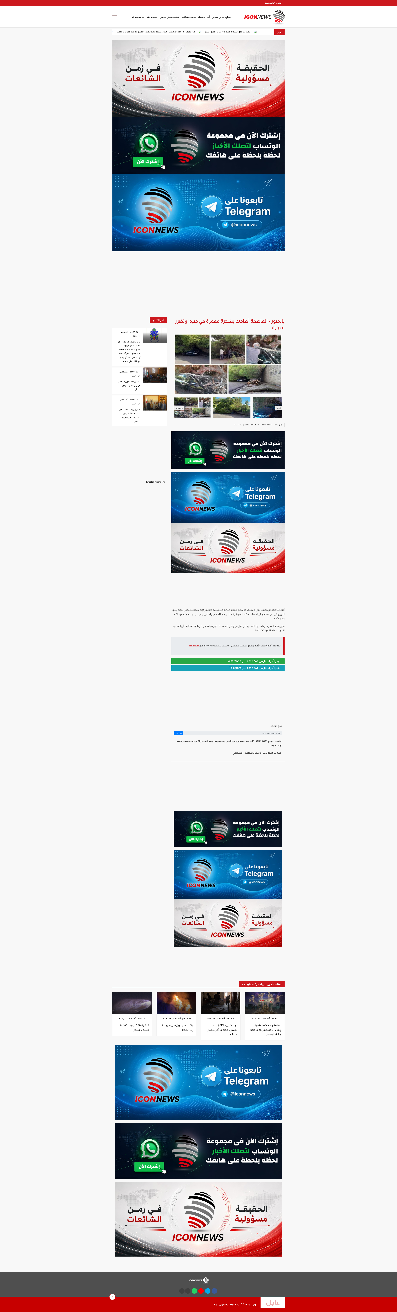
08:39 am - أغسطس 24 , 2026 (221, 1018)
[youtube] (131, 3)
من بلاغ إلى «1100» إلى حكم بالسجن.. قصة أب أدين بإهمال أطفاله (222, 1030)
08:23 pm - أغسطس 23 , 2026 (177, 1018)
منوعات (278, 424)
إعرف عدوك (138, 17)
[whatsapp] (125, 3)
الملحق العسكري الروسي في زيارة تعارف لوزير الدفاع (129, 385)
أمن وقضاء (204, 17)
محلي (228, 17)
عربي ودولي (218, 17)
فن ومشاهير (189, 17)
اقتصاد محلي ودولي (170, 17)
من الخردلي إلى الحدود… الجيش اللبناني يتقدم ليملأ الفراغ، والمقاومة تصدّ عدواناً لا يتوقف (245, 31)
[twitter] (137, 3)
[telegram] (120, 3)
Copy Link (178, 733)
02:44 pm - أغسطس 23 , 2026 (132, 1018)
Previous (179, 408)
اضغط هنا (194, 645)
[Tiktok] (114, 3)
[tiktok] (182, 1291)
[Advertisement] (228, 697)
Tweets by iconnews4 (156, 482)
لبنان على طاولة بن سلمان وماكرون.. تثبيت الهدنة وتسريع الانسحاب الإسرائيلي (160, 31)
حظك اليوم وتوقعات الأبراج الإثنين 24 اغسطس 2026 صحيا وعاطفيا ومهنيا (265, 1030)
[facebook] (143, 3)
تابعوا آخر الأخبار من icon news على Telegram (255, 667)
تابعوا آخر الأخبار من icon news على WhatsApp (254, 661)
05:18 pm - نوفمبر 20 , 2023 (246, 424)
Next (279, 408)
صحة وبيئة (152, 17)
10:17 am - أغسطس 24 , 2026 (266, 1018)
